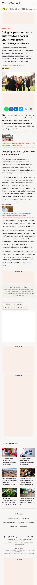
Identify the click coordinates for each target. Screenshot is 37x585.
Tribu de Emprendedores (24, 539)
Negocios (6, 29)
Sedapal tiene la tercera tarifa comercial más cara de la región (27, 461)
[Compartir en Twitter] (21, 109)
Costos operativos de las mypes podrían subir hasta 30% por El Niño (27, 501)
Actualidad (25, 519)
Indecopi (19, 304)
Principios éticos (19, 544)
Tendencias (30, 523)
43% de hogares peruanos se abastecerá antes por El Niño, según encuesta (9, 462)
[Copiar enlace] (30, 109)
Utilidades (13, 527)
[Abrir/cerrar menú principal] (2, 3)
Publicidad (23, 541)
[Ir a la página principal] (13, 3)
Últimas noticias (13, 519)
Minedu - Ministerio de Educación (15, 308)
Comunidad (23, 527)
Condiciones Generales (11, 543)
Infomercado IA (10, 539)
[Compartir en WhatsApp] (6, 109)
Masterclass (14, 541)
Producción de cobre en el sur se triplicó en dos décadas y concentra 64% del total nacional (9, 481)
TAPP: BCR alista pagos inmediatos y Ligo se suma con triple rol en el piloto (26, 481)
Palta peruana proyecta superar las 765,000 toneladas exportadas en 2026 (9, 501)
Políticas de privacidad (27, 543)
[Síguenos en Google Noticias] (25, 109)
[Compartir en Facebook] (11, 109)
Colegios (7, 304)
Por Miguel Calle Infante (9, 65)
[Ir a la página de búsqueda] (33, 3)
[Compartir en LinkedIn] (16, 109)
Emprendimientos (9, 523)
